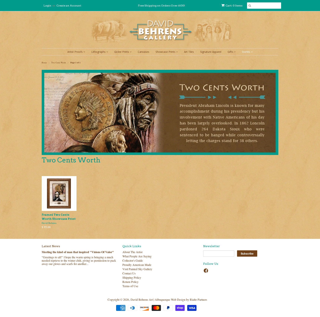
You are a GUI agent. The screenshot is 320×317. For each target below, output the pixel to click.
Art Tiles (189, 52)
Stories (246, 52)
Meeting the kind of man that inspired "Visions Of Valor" (78, 252)
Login (47, 5)
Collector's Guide (132, 260)
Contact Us (129, 273)
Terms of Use (130, 286)
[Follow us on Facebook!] (206, 271)
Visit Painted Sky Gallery (137, 269)
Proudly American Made (136, 265)
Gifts (231, 52)
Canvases (143, 52)
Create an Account (68, 5)
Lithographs (98, 52)
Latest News (51, 246)
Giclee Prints (122, 52)
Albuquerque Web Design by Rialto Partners (181, 299)
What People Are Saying (136, 256)
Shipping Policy (131, 277)
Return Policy (130, 282)
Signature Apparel (210, 52)
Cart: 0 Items (234, 5)
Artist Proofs (75, 52)
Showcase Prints (166, 52)
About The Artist (132, 252)
